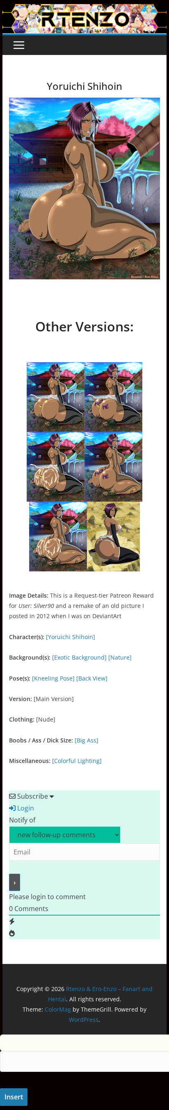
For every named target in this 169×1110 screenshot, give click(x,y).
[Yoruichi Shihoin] (70, 637)
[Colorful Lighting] (77, 761)
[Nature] (120, 657)
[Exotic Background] (79, 657)
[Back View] (91, 678)
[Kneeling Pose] (53, 678)
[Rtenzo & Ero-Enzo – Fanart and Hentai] (84, 9)
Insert (14, 1096)
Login (25, 808)
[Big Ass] (86, 740)
